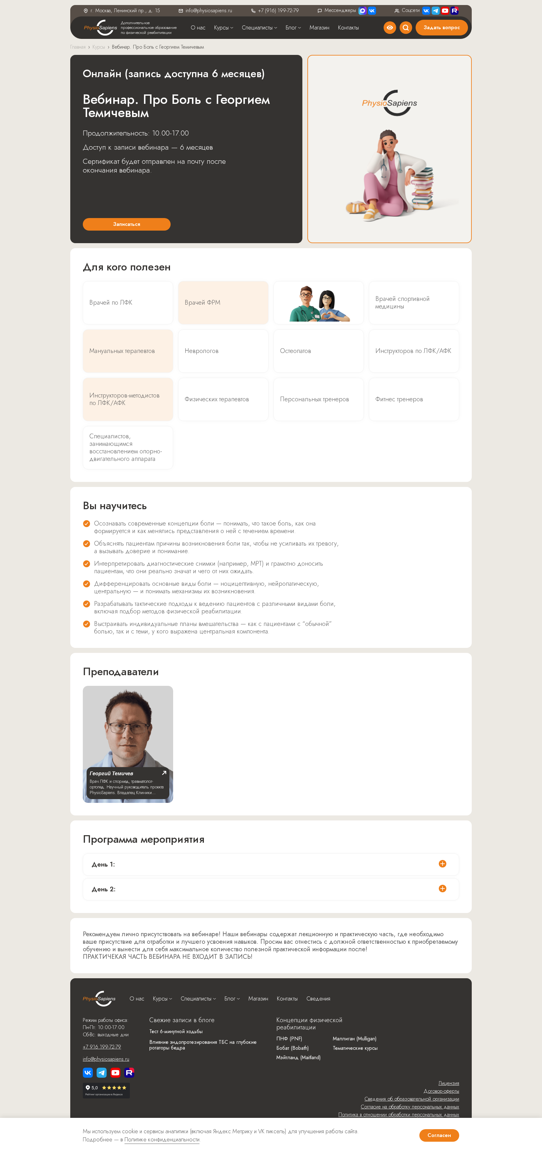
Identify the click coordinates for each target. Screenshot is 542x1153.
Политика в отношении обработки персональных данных (398, 1114)
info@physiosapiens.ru (209, 10)
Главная (78, 47)
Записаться (126, 224)
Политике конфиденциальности (162, 1139)
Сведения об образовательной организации (411, 1098)
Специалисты (257, 28)
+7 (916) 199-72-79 (278, 10)
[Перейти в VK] (372, 11)
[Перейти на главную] (99, 998)
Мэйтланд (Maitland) (298, 1057)
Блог (291, 28)
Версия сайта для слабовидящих (390, 27)
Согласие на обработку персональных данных (410, 1106)
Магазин (319, 28)
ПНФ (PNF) (289, 1038)
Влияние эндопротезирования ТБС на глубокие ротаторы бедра (203, 1044)
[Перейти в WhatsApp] (363, 11)
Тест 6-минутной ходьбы (176, 1031)
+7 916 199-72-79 (102, 1046)
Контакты (348, 28)
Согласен (439, 1135)
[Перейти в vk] (88, 1073)
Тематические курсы (355, 1048)
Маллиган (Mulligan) (355, 1038)
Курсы (221, 28)
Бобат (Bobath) (292, 1048)
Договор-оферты (441, 1091)
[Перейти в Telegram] (436, 11)
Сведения (318, 999)
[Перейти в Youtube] (445, 11)
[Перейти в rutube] (454, 11)
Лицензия (448, 1083)
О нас (198, 28)
